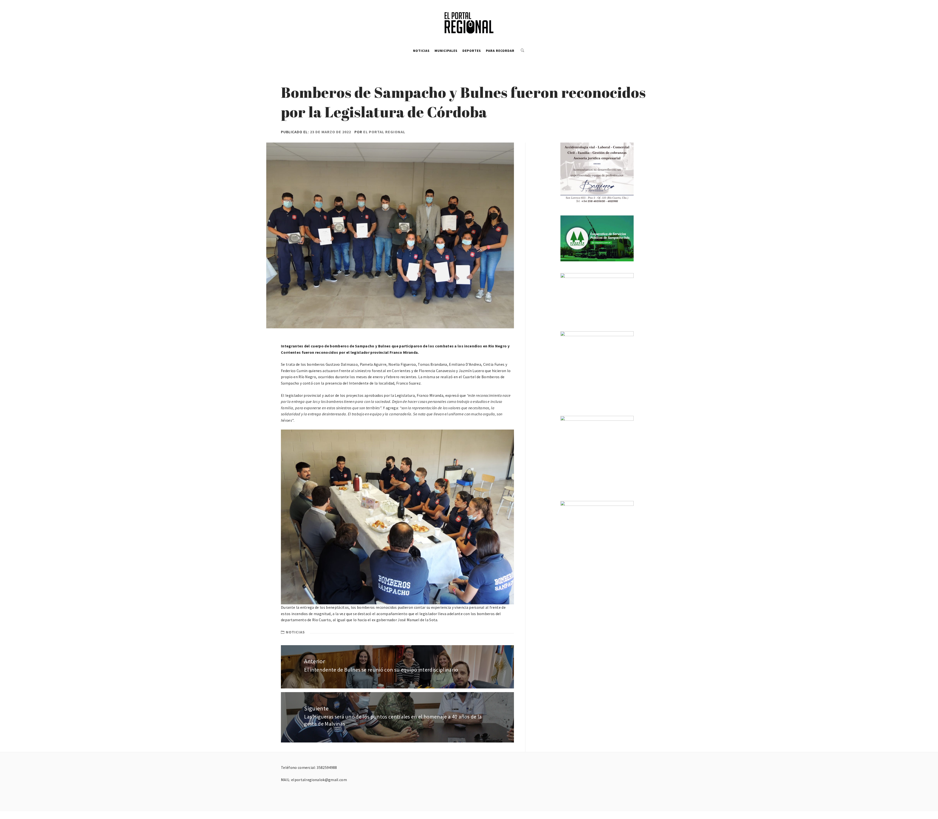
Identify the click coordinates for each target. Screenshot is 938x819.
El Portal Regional (384, 131)
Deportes (471, 50)
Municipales (446, 50)
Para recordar (500, 50)
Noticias (421, 50)
